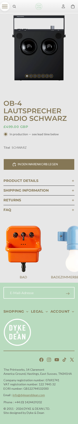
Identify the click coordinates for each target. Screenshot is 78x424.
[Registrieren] (67, 293)
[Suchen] (14, 6)
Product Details (20, 181)
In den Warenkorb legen (38, 164)
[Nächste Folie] (69, 253)
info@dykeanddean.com (29, 395)
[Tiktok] (64, 359)
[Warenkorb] (73, 6)
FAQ (7, 210)
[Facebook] (41, 359)
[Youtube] (56, 359)
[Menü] (5, 6)
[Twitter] (72, 359)
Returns (12, 200)
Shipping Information (26, 190)
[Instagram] (49, 359)
